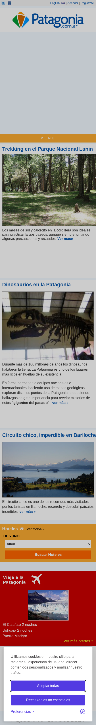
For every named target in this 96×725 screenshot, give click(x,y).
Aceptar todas (48, 686)
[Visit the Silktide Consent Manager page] (82, 711)
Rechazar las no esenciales (48, 700)
